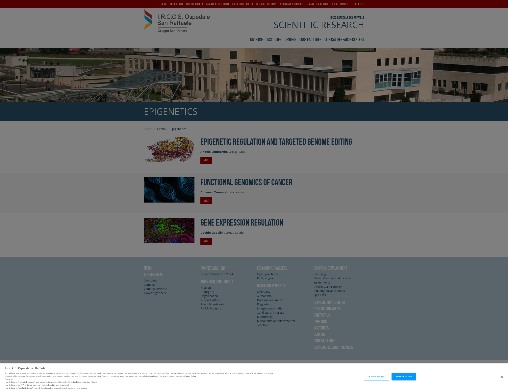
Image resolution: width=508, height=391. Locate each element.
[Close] (501, 377)
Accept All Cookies (404, 377)
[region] (254, 377)
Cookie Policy (190, 376)
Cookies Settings (376, 377)
